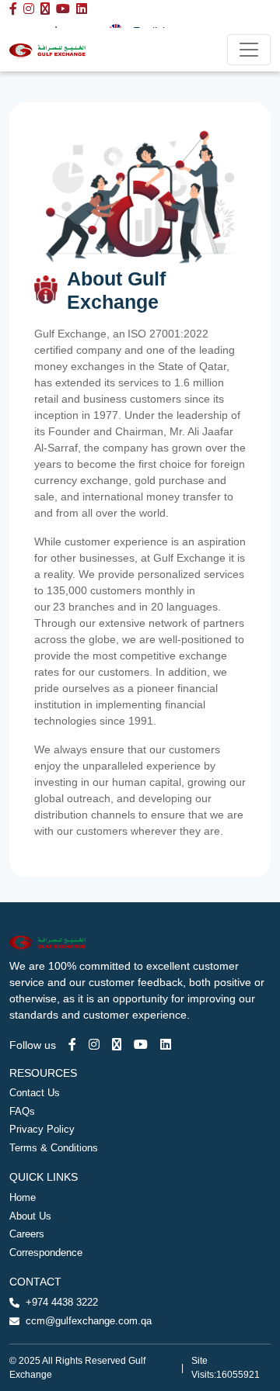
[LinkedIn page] (165, 1044)
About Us (30, 1216)
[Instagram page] (94, 1044)
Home (22, 1197)
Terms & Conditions (53, 1148)
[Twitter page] (116, 1044)
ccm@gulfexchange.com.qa (89, 1321)
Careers (26, 1234)
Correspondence (45, 1252)
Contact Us (34, 1093)
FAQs (22, 1111)
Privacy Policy (42, 1129)
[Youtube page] (141, 1044)
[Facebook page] (72, 1044)
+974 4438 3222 (62, 1302)
